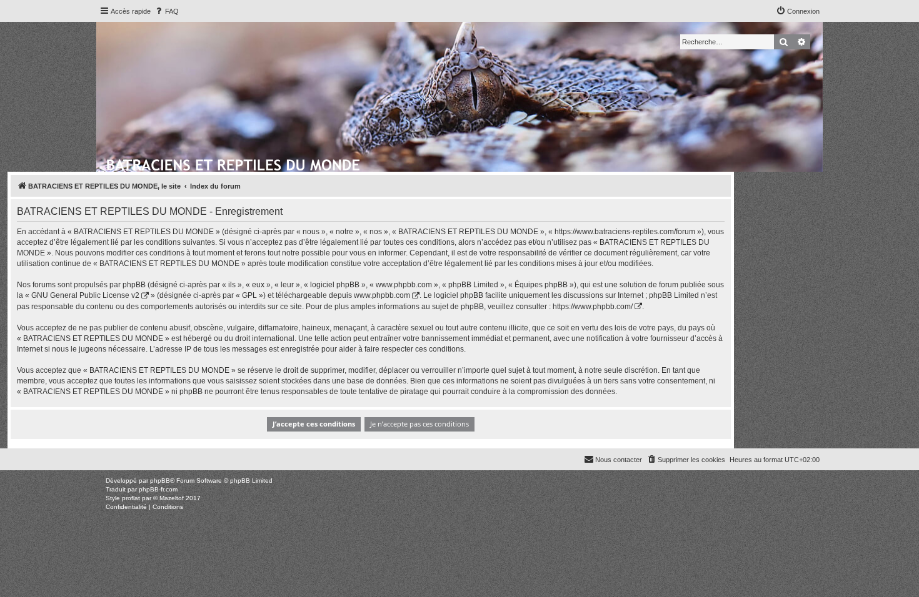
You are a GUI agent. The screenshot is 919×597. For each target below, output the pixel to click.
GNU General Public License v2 (85, 295)
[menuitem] (166, 11)
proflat (131, 498)
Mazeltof (171, 498)
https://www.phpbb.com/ (593, 306)
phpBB (160, 480)
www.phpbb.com (382, 295)
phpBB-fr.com (158, 489)
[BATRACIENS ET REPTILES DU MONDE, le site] (234, 163)
